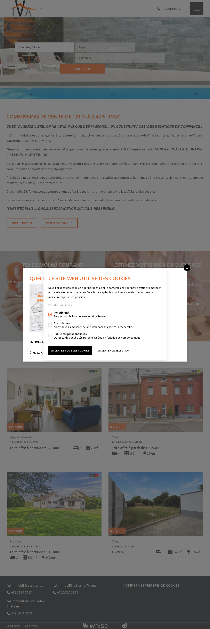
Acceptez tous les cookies (70, 350)
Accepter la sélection (114, 350)
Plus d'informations (60, 305)
